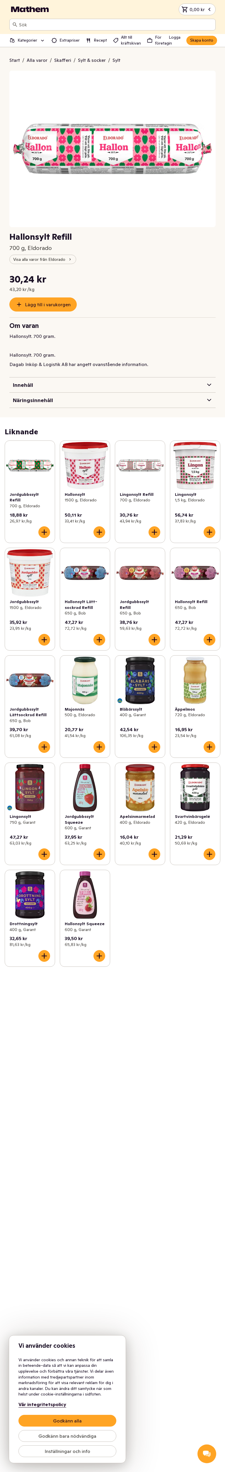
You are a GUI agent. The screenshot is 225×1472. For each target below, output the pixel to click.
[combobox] (116, 24)
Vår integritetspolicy (42, 1404)
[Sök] (15, 25)
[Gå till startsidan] (29, 9)
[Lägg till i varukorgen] (44, 532)
